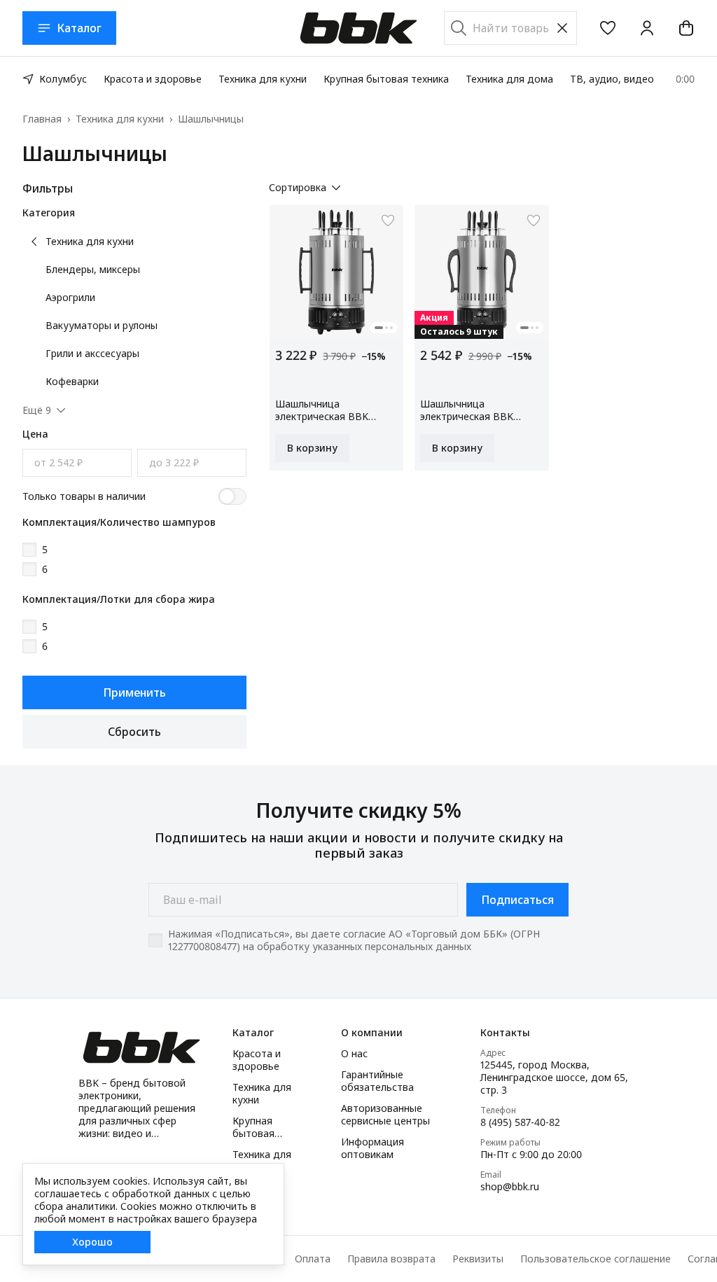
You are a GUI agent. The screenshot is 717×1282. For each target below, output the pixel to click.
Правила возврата (391, 1259)
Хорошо (92, 1241)
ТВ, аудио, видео (612, 78)
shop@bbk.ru (509, 1186)
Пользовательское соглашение (595, 1259)
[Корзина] (686, 28)
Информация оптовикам (372, 1148)
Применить (134, 692)
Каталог (79, 28)
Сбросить (134, 731)
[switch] (232, 496)
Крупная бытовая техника (386, 78)
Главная (42, 119)
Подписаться (517, 899)
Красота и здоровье (153, 78)
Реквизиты (477, 1259)
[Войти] (647, 28)
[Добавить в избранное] (388, 220)
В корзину (312, 447)
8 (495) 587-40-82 (520, 1122)
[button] (607, 28)
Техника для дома (509, 78)
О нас (354, 1053)
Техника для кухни (262, 78)
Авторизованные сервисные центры (385, 1114)
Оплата (312, 1259)
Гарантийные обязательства (377, 1081)
